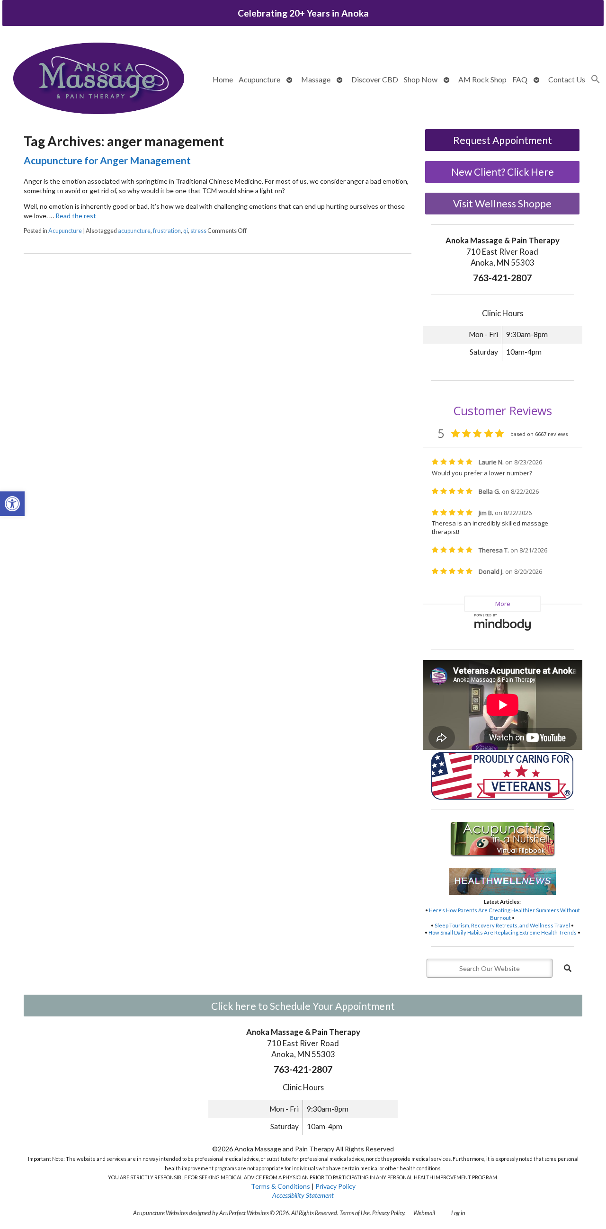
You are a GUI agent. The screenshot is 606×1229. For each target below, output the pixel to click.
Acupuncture (259, 79)
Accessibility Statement (303, 1195)
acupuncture (134, 230)
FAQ (519, 79)
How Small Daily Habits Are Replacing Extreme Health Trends (502, 932)
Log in (458, 1213)
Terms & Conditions (280, 1186)
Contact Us (566, 79)
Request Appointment (502, 140)
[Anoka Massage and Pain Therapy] (98, 79)
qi (185, 230)
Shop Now (420, 79)
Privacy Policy (335, 1186)
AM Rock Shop (482, 79)
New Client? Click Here (502, 172)
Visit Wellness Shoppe (502, 203)
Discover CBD (374, 79)
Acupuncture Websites (160, 1213)
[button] (12, 503)
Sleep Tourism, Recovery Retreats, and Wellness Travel (502, 925)
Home (223, 79)
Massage (315, 79)
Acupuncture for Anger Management (107, 160)
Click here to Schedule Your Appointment (303, 1006)
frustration (167, 230)
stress (198, 230)
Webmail (424, 1213)
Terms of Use (354, 1213)
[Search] (567, 968)
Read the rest (75, 216)
